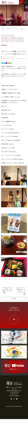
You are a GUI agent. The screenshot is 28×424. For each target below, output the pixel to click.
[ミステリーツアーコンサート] (14, 357)
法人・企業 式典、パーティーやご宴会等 (9, 38)
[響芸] (7, 2)
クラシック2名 (10, 35)
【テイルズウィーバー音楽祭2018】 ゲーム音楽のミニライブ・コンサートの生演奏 (20, 291)
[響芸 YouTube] (14, 372)
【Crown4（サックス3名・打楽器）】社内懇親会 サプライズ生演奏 (8, 290)
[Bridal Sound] (14, 343)
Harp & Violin (20, 38)
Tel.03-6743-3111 (14, 394)
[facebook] (16, 399)
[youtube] (11, 399)
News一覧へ (14, 298)
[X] (14, 399)
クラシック (4, 35)
